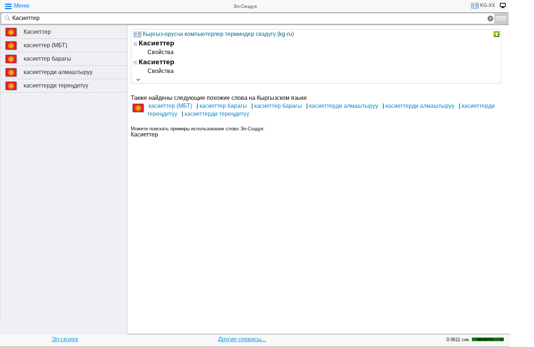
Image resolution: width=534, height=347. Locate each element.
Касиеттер (37, 32)
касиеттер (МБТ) (45, 45)
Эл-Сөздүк (245, 6)
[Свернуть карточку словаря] (495, 34)
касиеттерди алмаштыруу (58, 72)
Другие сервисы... (242, 339)
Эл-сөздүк (65, 339)
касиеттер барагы (47, 59)
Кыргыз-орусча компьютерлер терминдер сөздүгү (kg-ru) (218, 34)
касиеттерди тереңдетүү (56, 85)
